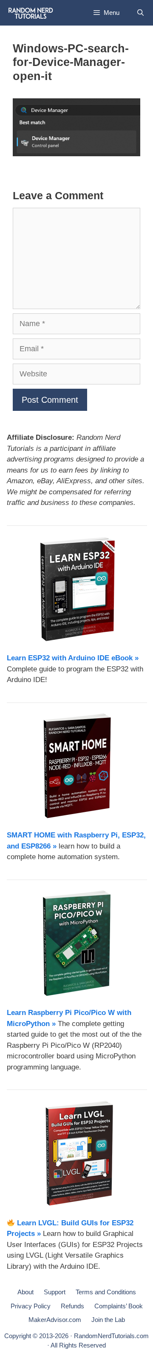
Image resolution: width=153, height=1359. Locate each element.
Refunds (72, 1306)
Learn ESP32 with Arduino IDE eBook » (73, 658)
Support (54, 1292)
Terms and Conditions (106, 1292)
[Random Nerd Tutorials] (31, 13)
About (25, 1292)
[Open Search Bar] (140, 13)
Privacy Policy (31, 1306)
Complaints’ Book (118, 1306)
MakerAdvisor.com (54, 1319)
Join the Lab (108, 1319)
